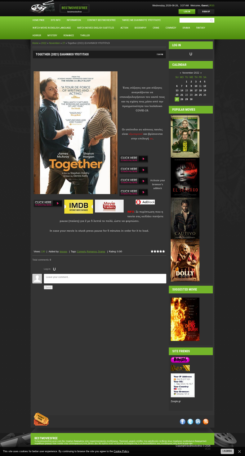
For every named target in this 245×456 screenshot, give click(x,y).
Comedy (81, 251)
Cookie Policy (121, 451)
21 (181, 95)
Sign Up (206, 11)
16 (191, 90)
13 (177, 90)
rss (206, 422)
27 (63, 43)
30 (191, 99)
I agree (227, 451)
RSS (212, 5)
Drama (101, 251)
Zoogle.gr (176, 401)
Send (48, 287)
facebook (183, 422)
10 (196, 86)
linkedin (198, 422)
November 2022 (190, 73)
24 (196, 95)
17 (196, 90)
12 (204, 86)
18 (200, 90)
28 (181, 99)
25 (200, 95)
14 (181, 90)
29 (186, 99)
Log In (187, 11)
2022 (44, 43)
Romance (92, 251)
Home (35, 43)
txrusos (63, 251)
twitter (190, 422)
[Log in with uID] (54, 269)
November (54, 43)
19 (204, 90)
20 (177, 95)
